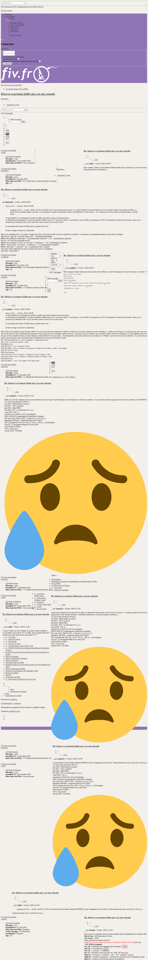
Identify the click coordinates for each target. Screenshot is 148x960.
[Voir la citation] (16, 206)
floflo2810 (5, 171)
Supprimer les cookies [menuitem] (18, 691)
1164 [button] (7, 132)
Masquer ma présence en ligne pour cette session (21, 61)
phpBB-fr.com (14, 711)
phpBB (14, 707)
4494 (16, 373)
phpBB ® (13, 699)
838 (15, 263)
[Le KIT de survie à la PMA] (11, 85)
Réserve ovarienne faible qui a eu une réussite (28, 93)
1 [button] (47, 285)
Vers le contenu (6, 11)
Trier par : (54, 258)
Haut (12, 689)
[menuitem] (14, 29)
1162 (16, 159)
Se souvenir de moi (10, 59)
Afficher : (54, 254)
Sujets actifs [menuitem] (14, 27)
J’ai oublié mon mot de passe (13, 57)
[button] (6, 117)
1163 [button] (7, 130)
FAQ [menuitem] (12, 19)
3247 (16, 177)
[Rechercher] (25, 3)
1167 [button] (7, 138)
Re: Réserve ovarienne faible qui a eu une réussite (107, 151)
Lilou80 (4, 919)
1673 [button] (7, 143)
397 (15, 283)
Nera (7, 206)
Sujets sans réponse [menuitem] (17, 25)
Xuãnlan (13, 210)
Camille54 (4, 257)
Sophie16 (4, 367)
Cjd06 (3, 152)
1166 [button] (7, 136)
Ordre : (53, 262)
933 (15, 925)
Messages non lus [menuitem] (16, 23)
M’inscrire (4, 49)
